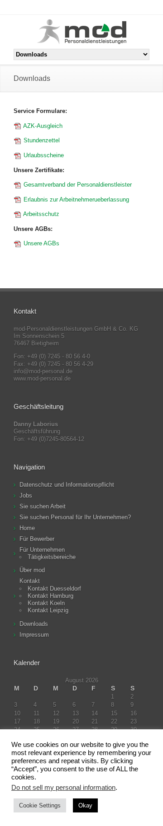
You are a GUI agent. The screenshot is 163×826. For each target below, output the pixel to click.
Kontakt (29, 580)
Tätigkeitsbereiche (52, 557)
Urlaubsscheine (43, 155)
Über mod (32, 570)
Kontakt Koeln (46, 603)
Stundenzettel (41, 140)
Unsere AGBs (40, 243)
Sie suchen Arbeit (42, 506)
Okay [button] (85, 805)
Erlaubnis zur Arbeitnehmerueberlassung (76, 199)
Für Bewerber (36, 538)
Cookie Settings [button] (40, 805)
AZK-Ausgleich (42, 125)
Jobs (25, 495)
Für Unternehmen (42, 549)
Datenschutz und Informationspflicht (66, 484)
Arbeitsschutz (41, 214)
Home (27, 528)
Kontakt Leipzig (48, 610)
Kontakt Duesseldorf (54, 588)
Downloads (33, 623)
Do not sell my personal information (63, 787)
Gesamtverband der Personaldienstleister (77, 184)
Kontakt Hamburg (50, 595)
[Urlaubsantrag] (18, 184)
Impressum (34, 634)
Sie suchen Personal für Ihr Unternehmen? (75, 517)
